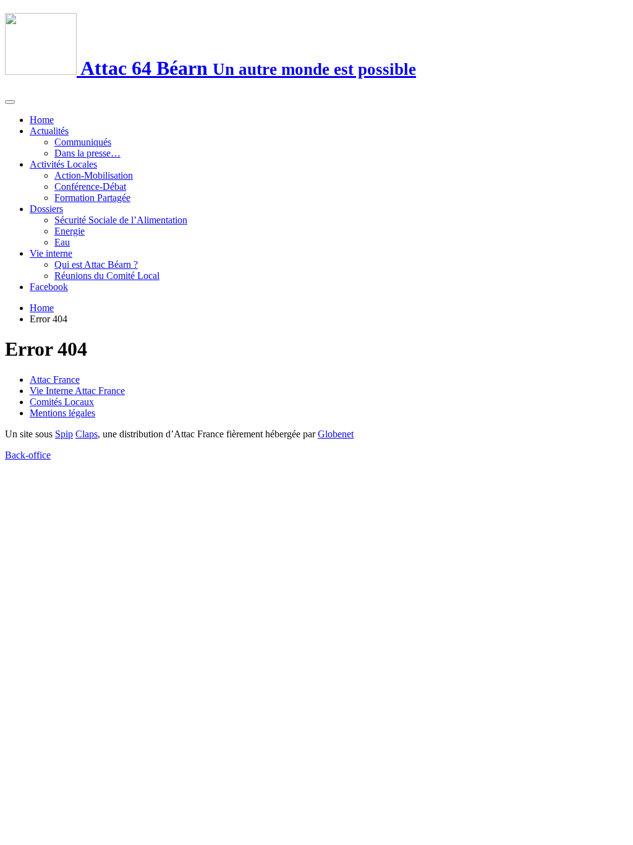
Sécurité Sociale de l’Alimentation (120, 220)
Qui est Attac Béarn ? (96, 264)
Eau (62, 242)
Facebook (49, 286)
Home (42, 119)
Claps (86, 434)
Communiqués (82, 142)
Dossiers (46, 209)
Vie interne (51, 253)
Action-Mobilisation (93, 175)
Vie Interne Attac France (77, 390)
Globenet (336, 434)
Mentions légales (62, 413)
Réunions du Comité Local (106, 275)
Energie (69, 231)
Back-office (28, 455)
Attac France (55, 379)
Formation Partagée (92, 197)
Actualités (49, 131)
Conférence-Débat (90, 186)
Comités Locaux (62, 402)
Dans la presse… (87, 153)
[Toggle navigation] (10, 102)
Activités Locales (63, 164)
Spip (64, 434)
